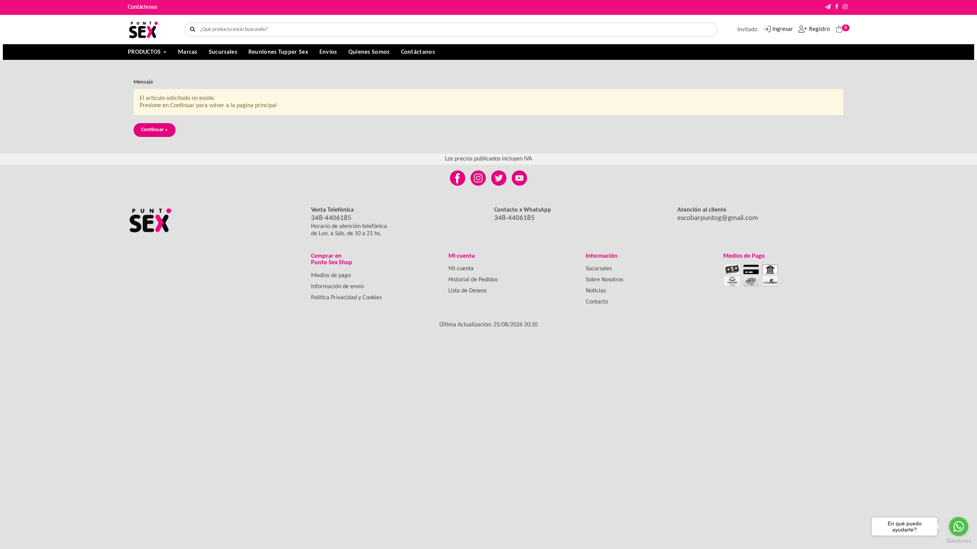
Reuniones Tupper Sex (278, 52)
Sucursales (223, 52)
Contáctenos (142, 7)
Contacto (597, 302)
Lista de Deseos (467, 291)
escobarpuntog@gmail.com (717, 218)
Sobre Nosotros (604, 280)
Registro (819, 29)
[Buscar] (192, 30)
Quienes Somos (369, 52)
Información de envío (337, 287)
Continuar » (154, 130)
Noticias (596, 291)
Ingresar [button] (782, 29)
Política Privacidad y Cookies (346, 298)
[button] (828, 7)
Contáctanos (418, 52)
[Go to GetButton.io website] (958, 541)
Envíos (328, 52)
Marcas (187, 52)
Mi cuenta (461, 269)
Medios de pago (331, 276)
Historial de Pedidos (473, 280)
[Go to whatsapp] (958, 526)
